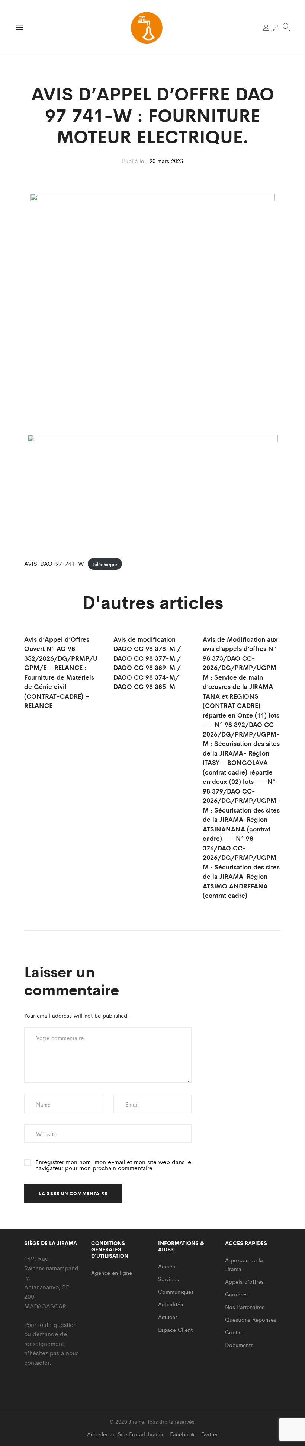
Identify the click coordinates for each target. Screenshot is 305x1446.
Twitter (210, 1434)
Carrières (236, 1294)
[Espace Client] (266, 27)
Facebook (182, 1434)
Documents (239, 1344)
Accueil (167, 1266)
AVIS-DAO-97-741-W (54, 563)
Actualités (170, 1304)
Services (168, 1279)
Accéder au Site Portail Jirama (125, 1434)
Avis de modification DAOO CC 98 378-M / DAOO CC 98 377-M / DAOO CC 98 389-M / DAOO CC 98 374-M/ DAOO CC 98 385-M (147, 663)
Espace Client (175, 1329)
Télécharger (105, 563)
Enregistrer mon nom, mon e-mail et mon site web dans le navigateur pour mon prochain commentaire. (113, 1165)
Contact (235, 1332)
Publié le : (135, 161)
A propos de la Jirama (244, 1264)
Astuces (168, 1317)
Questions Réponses (250, 1319)
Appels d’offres (244, 1281)
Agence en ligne (111, 1272)
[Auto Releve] (276, 27)
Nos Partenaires (244, 1307)
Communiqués (176, 1291)
